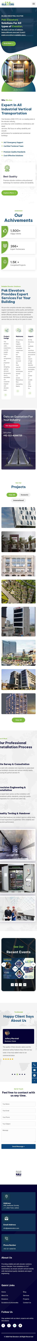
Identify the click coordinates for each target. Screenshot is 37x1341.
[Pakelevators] (7, 4)
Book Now (8, 43)
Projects (26, 1299)
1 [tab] (12, 1074)
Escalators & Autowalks (9, 1303)
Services (26, 1295)
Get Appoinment (12, 426)
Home (3, 1292)
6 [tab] (24, 1074)
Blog (24, 1292)
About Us (4, 1295)
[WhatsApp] (34, 1075)
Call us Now (7, 433)
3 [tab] (17, 1074)
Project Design (6, 337)
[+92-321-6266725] (34, 1064)
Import (30, 336)
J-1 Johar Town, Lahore (11, 1208)
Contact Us (27, 1303)
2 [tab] (14, 1074)
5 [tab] (22, 1074)
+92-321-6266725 (12, 435)
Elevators (4, 1299)
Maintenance (21, 336)
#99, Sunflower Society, (11, 1205)
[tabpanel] (18, 968)
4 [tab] (19, 1074)
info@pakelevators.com (11, 1228)
